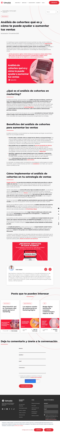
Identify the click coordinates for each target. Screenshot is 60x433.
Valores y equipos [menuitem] (22, 410)
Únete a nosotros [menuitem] (22, 412)
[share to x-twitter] (58, 214)
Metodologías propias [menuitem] (23, 408)
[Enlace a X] (11, 409)
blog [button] (43, 2)
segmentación (48, 43)
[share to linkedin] (58, 208)
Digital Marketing (27, 303)
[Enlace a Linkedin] (7, 409)
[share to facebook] (58, 211)
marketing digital (29, 107)
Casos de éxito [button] (32, 2)
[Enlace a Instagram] (4, 409)
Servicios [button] (24, 2)
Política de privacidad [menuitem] (36, 403)
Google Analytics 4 (12, 182)
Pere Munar (14, 331)
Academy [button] (38, 2)
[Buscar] (57, 12)
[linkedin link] (45, 269)
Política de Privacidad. (51, 419)
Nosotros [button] (17, 2)
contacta (54, 2)
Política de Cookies (18, 425)
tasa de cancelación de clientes (43, 145)
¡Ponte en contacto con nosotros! (29, 238)
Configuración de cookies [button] (27, 429)
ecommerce (36, 163)
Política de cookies (35, 415)
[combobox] (51, 12)
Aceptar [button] (38, 429)
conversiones (30, 159)
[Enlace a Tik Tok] (14, 409)
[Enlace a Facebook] (9, 409)
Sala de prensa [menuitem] (22, 414)
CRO (45, 303)
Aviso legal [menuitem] (34, 405)
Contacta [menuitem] (20, 417)
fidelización (42, 151)
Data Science (5, 16)
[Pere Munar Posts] (50, 269)
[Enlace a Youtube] (2, 409)
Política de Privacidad (36, 377)
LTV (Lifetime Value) (31, 209)
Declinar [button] (48, 429)
